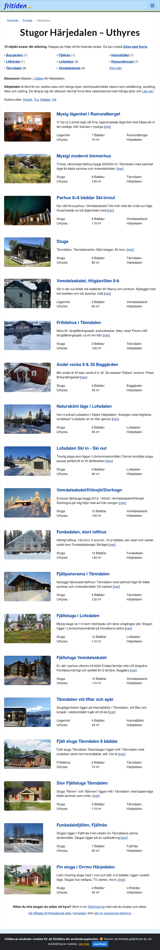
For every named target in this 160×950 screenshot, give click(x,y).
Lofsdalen (66, 61)
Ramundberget (122, 61)
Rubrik (27, 99)
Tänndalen (14, 68)
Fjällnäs (64, 55)
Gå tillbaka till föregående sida (49, 913)
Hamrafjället (120, 55)
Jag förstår (100, 944)
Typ (36, 99)
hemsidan (80, 913)
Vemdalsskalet (69, 68)
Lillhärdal (13, 61)
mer (107, 126)
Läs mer (148, 91)
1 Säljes (38, 78)
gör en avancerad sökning (112, 913)
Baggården (14, 55)
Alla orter (115, 68)
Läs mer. (84, 944)
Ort (54, 99)
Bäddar (45, 99)
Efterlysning (96, 906)
